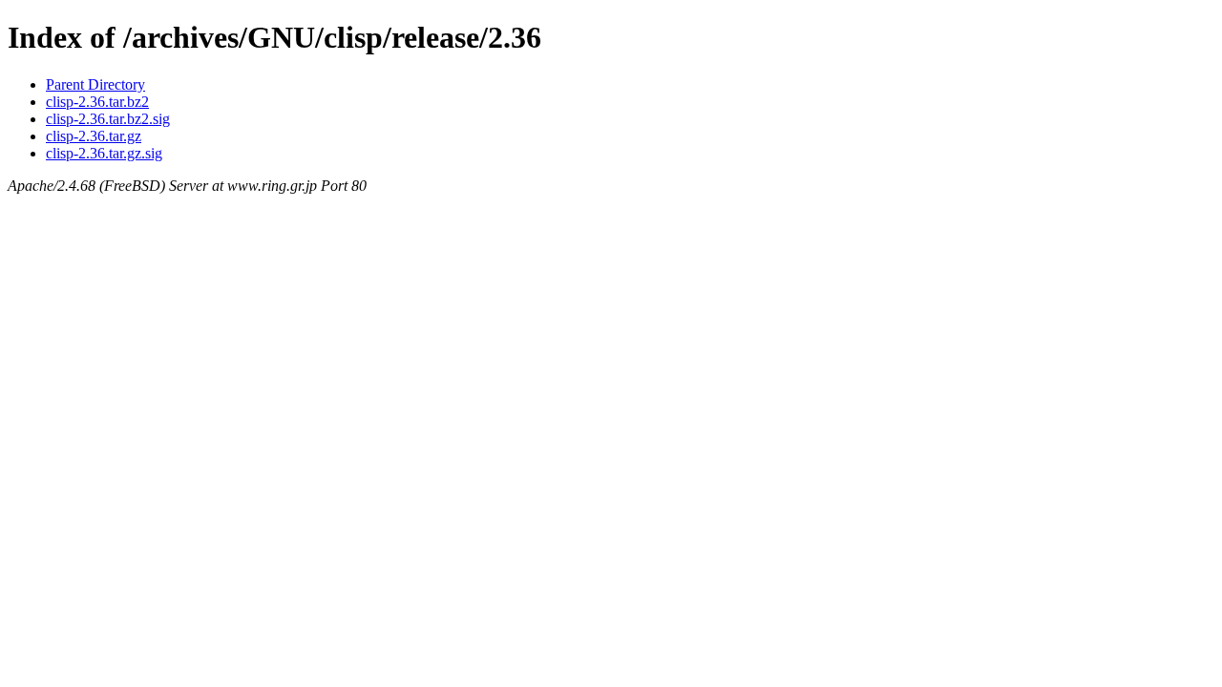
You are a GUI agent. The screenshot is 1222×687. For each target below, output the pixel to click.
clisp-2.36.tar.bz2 (97, 102)
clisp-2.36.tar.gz (93, 136)
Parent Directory (95, 84)
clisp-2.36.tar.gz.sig (104, 153)
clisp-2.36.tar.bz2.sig (108, 119)
